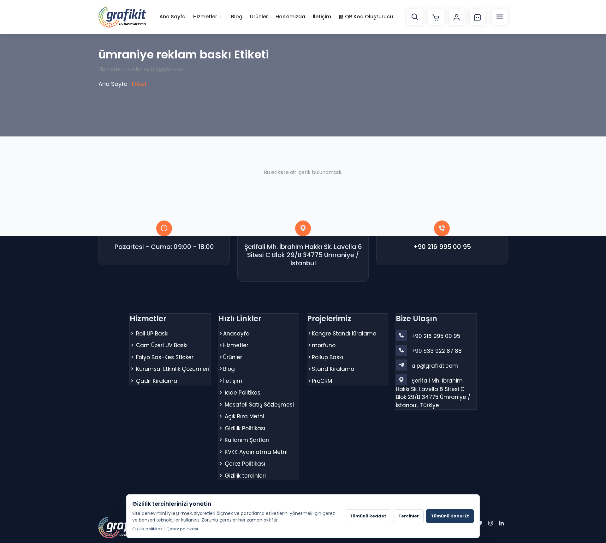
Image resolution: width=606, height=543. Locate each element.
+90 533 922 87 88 (437, 351)
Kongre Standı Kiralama (344, 333)
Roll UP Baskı (152, 333)
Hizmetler (205, 16)
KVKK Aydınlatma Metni (256, 452)
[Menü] (500, 17)
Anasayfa (236, 333)
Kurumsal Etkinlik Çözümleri (172, 369)
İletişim (322, 16)
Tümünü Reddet (368, 516)
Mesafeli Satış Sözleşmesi (259, 404)
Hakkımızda (290, 16)
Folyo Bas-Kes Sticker (164, 357)
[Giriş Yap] (457, 17)
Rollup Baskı (327, 357)
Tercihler (408, 516)
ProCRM (322, 381)
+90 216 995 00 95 (442, 247)
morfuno (324, 345)
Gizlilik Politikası (245, 428)
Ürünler (259, 16)
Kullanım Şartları (247, 440)
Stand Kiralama (333, 369)
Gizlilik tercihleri (245, 476)
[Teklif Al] (477, 17)
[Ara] (415, 17)
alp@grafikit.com (435, 366)
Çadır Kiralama (156, 381)
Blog (236, 16)
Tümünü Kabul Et (450, 516)
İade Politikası (243, 392)
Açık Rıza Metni (244, 416)
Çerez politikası (182, 529)
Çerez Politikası (245, 464)
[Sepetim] (436, 17)
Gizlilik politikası (147, 529)
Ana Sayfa (172, 16)
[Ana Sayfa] (122, 17)
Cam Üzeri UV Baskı (161, 345)
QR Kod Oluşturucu (368, 16)
